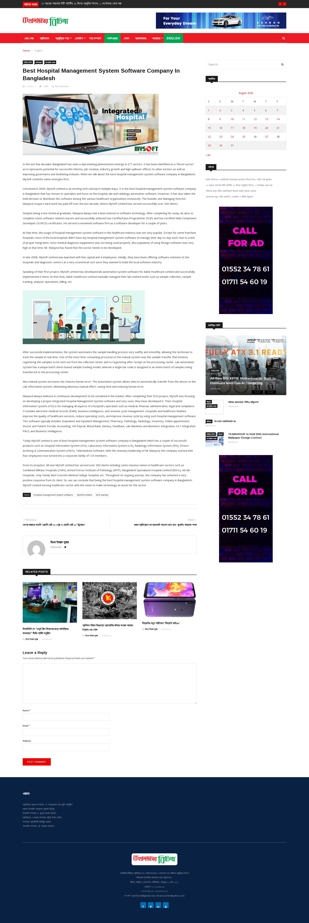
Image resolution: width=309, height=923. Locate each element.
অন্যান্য (156, 38)
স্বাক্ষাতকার (140, 38)
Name (27, 710)
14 (278, 119)
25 (243, 136)
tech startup (102, 494)
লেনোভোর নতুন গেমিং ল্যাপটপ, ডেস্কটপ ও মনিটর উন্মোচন (229, 196)
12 (255, 119)
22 (209, 136)
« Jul (208, 155)
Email (26, 725)
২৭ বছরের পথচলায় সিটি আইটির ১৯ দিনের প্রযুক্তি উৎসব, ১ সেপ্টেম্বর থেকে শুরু (81, 3)
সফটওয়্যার (112, 38)
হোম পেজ (29, 38)
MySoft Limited (84, 494)
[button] (280, 4)
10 (232, 119)
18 (243, 128)
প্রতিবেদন (44, 38)
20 (266, 128)
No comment (62, 86)
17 (232, 128)
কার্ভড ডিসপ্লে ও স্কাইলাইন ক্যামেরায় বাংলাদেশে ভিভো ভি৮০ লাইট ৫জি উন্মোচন (239, 179)
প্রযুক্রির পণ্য (62, 38)
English (173, 38)
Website (27, 740)
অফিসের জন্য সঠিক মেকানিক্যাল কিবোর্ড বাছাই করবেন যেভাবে (231, 191)
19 (255, 128)
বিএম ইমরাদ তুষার (60, 542)
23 (220, 136)
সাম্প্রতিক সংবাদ (50, 62)
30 (220, 145)
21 (278, 128)
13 (266, 119)
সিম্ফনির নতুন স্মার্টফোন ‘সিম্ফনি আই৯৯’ (161, 623)
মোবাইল (79, 38)
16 (220, 128)
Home (26, 50)
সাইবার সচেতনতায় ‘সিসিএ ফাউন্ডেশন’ (243, 402)
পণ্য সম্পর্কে (95, 38)
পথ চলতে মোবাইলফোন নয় (225, 421)
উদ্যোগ (209, 401)
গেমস (126, 38)
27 (266, 136)
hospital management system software (53, 494)
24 (232, 136)
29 (209, 145)
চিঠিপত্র (209, 421)
